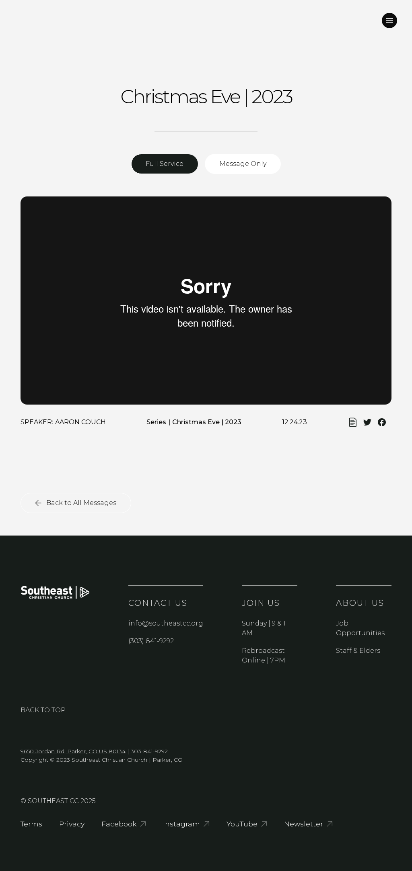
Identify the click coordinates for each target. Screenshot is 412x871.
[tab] (164, 164)
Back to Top (43, 710)
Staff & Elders (358, 650)
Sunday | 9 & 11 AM (265, 628)
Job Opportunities (360, 628)
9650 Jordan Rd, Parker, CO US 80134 (73, 751)
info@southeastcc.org (165, 623)
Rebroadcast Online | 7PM (263, 655)
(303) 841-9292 (151, 641)
